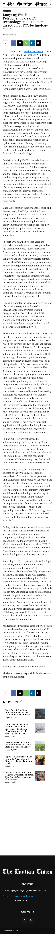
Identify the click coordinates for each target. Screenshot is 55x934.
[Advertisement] (27, 821)
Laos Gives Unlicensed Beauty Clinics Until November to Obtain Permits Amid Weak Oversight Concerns (17, 729)
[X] (20, 43)
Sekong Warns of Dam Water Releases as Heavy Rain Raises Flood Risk (18, 744)
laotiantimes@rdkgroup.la (24, 896)
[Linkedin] (32, 43)
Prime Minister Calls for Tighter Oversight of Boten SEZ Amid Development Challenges (19, 775)
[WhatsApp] (26, 43)
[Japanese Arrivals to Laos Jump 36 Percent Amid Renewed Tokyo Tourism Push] (40, 760)
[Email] (38, 43)
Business (6, 11)
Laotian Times (10, 35)
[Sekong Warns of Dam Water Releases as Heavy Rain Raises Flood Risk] (40, 746)
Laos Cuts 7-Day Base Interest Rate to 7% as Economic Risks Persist (17, 712)
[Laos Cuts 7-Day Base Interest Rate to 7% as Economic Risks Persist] (40, 714)
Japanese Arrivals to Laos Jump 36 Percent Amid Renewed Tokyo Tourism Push (18, 760)
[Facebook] (13, 43)
